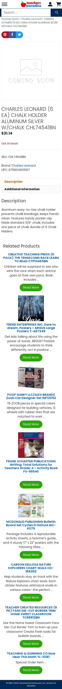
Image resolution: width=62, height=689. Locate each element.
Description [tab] (13, 182)
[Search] (57, 13)
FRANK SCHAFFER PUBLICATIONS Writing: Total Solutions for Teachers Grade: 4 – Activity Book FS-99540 (31, 466)
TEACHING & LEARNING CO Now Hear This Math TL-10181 (31, 655)
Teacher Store (9, 19)
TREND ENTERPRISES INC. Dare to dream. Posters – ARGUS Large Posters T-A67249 (31, 327)
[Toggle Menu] (4, 4)
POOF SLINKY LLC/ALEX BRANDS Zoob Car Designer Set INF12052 (31, 396)
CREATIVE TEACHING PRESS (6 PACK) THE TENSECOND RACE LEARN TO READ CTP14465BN (31, 257)
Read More (31, 287)
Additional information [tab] (22, 189)
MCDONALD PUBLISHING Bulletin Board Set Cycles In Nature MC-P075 (31, 525)
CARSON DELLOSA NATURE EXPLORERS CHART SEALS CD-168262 (31, 567)
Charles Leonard (31, 19)
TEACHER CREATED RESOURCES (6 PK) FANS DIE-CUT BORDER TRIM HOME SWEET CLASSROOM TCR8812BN (31, 612)
